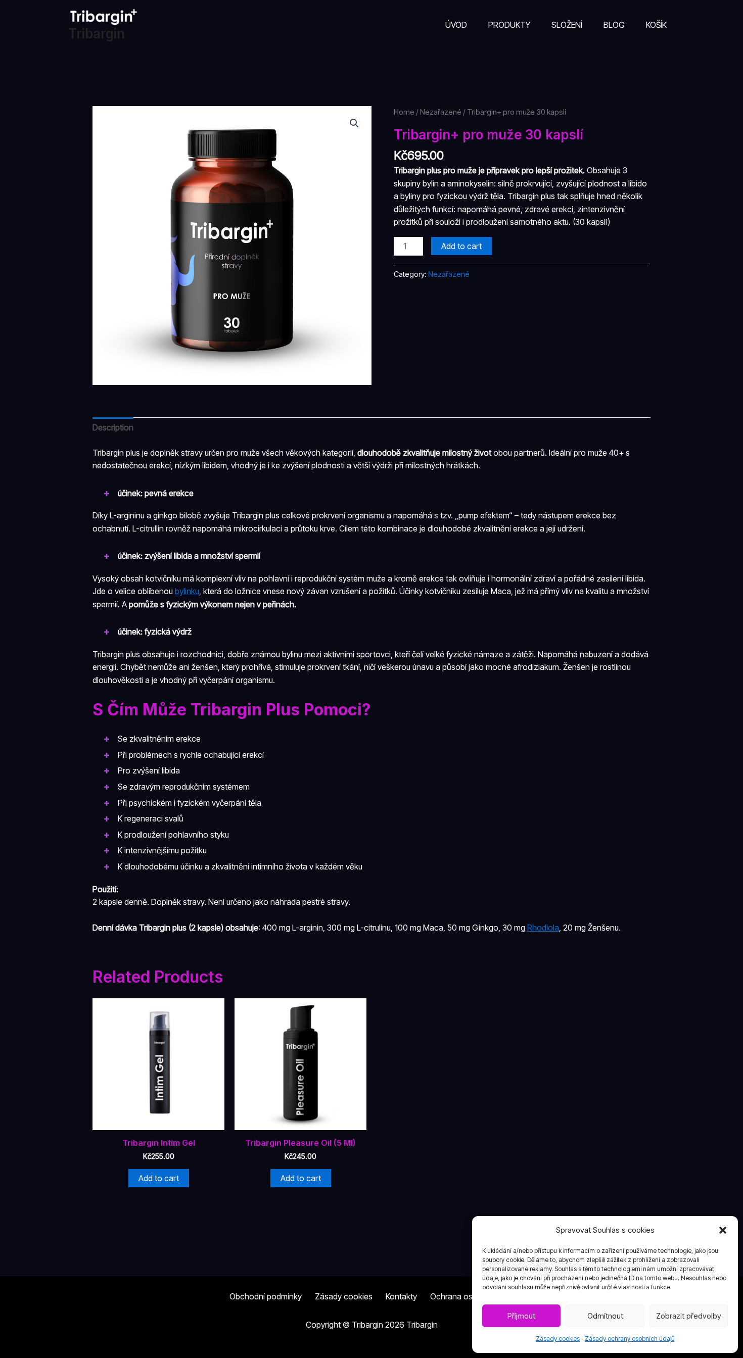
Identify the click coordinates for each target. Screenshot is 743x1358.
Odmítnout (605, 1316)
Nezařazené (440, 112)
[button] (723, 1230)
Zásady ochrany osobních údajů (629, 1338)
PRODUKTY (509, 25)
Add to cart (461, 246)
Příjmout (521, 1316)
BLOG (614, 25)
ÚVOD (456, 25)
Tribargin (96, 33)
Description (112, 427)
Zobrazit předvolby (688, 1316)
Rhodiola (543, 928)
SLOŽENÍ (566, 25)
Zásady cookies (558, 1338)
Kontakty (401, 1296)
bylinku (187, 591)
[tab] (112, 428)
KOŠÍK (656, 25)
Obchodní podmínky (265, 1296)
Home (404, 112)
